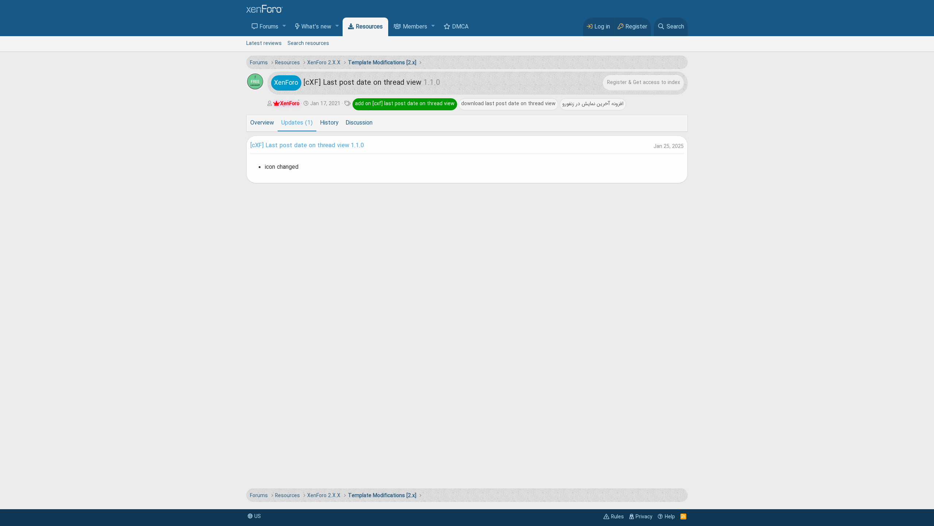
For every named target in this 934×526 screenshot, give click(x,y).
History (329, 123)
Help (670, 517)
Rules (617, 517)
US (257, 516)
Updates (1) (297, 123)
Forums (268, 27)
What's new (316, 27)
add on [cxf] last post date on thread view (405, 104)
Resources (369, 27)
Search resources (308, 43)
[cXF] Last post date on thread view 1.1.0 (307, 145)
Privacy (644, 517)
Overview (262, 123)
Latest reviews (264, 43)
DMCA (460, 27)
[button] (284, 26)
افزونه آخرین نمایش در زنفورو (593, 104)
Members (415, 27)
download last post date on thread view (508, 104)
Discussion (359, 123)
